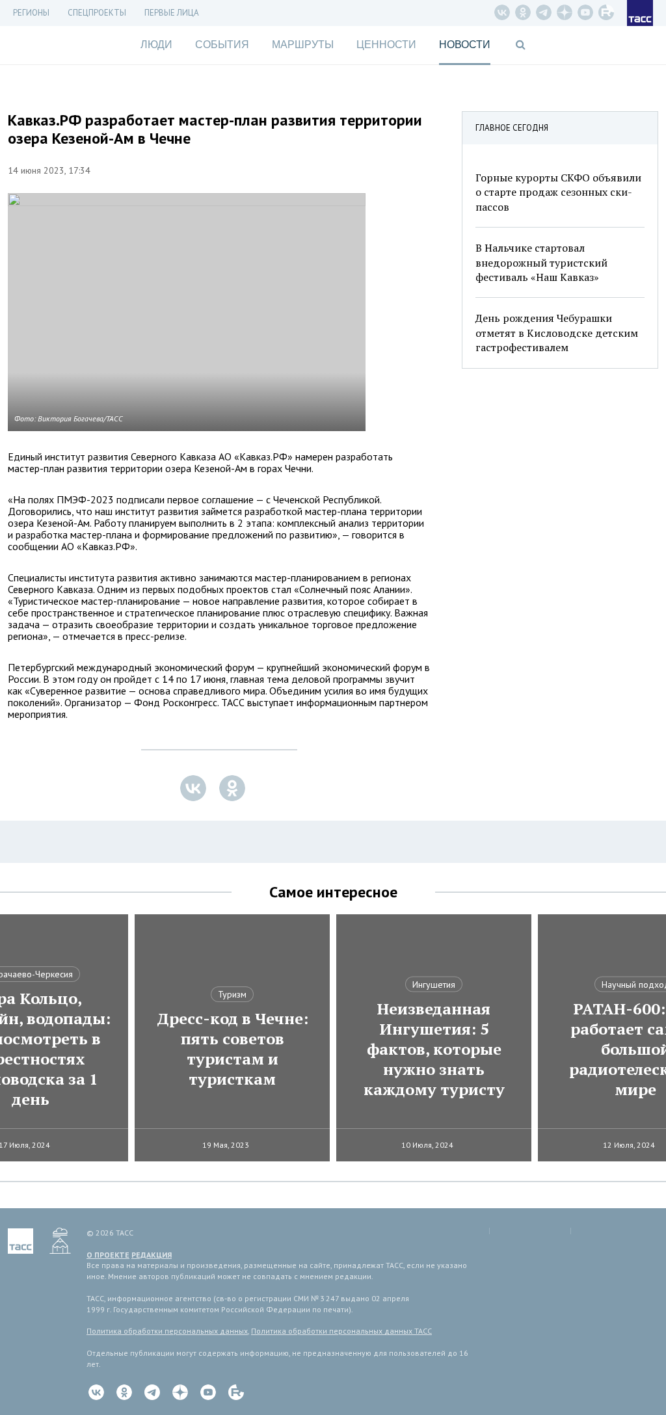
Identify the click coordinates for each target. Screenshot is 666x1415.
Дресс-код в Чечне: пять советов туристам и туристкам (232, 1049)
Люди (156, 44)
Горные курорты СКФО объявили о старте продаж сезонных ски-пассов (558, 192)
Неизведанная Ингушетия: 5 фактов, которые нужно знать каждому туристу (434, 1049)
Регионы (31, 12)
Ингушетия (433, 984)
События (222, 44)
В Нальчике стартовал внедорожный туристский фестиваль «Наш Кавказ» (541, 262)
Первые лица (171, 12)
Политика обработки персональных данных (167, 1331)
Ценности (386, 44)
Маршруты (303, 44)
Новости (464, 44)
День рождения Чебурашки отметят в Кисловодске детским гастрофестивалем (556, 332)
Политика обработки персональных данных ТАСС (341, 1331)
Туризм (232, 994)
